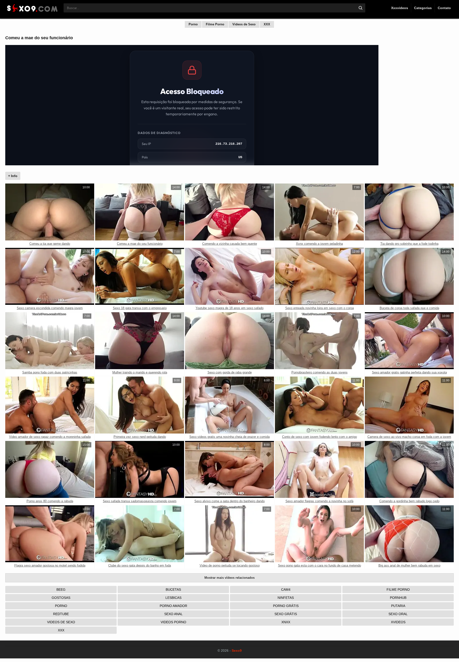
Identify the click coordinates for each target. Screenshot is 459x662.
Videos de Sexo (244, 24)
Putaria (398, 606)
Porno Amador (173, 606)
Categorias (423, 8)
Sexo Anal (173, 614)
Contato (444, 8)
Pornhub (398, 598)
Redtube (61, 614)
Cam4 (285, 589)
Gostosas (61, 598)
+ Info (12, 176)
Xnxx (285, 622)
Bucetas (173, 589)
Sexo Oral (398, 614)
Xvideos (398, 622)
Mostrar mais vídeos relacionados (229, 577)
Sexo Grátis (285, 614)
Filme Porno (215, 24)
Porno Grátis (286, 606)
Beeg (61, 589)
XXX (267, 24)
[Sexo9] (32, 12)
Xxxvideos (399, 8)
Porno (193, 24)
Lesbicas (173, 598)
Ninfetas (286, 598)
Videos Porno (173, 622)
